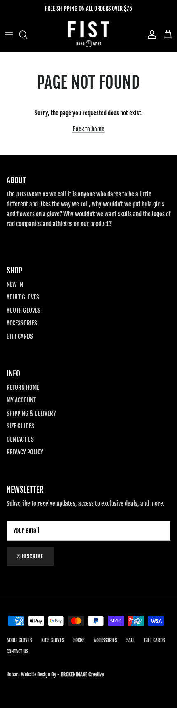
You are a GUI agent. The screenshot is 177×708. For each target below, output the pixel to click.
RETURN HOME (23, 387)
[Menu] (9, 35)
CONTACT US (20, 439)
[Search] (27, 35)
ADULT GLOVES (23, 297)
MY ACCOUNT (21, 400)
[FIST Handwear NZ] (88, 34)
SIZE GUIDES (20, 426)
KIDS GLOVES (52, 640)
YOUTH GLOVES (23, 310)
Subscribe (30, 556)
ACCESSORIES (22, 323)
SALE (130, 640)
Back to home (88, 129)
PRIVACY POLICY (25, 452)
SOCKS (78, 640)
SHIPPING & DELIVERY (31, 413)
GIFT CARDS (20, 336)
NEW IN (15, 284)
